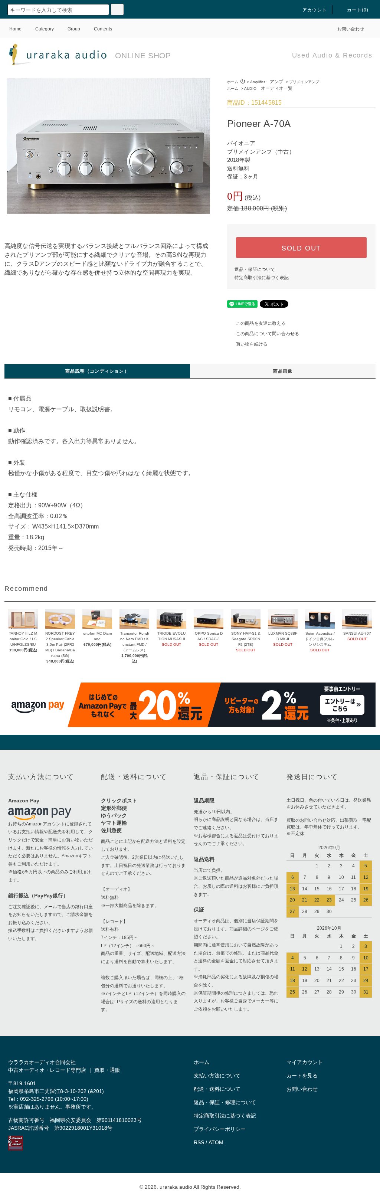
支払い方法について (217, 1076)
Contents (103, 29)
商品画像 (283, 371)
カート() (357, 10)
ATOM (216, 1142)
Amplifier (266, 82)
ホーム (232, 82)
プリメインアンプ (304, 82)
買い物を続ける (252, 344)
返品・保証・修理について (225, 1102)
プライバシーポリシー (220, 1129)
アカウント (314, 10)
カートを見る (302, 1076)
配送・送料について (217, 1089)
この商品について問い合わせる (267, 333)
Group (74, 29)
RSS (199, 1142)
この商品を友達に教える (261, 323)
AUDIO (268, 88)
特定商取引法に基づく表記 (262, 277)
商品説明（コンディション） (97, 371)
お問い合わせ (350, 29)
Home (15, 29)
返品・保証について (255, 269)
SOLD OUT (301, 247)
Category (44, 29)
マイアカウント (304, 1062)
